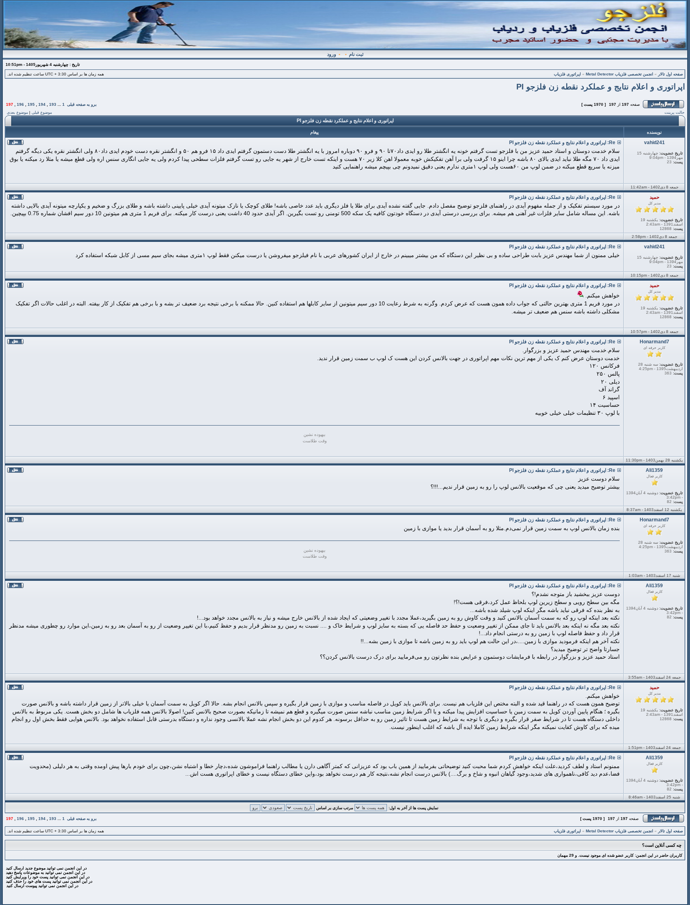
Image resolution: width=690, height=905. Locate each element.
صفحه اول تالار (670, 74)
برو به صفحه (86, 104)
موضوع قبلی (42, 112)
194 (42, 104)
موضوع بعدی (17, 112)
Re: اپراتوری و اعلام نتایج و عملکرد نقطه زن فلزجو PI (562, 142)
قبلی (71, 104)
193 (52, 104)
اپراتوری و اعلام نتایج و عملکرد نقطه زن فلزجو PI (600, 86)
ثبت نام (356, 54)
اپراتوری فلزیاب (567, 74)
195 (31, 104)
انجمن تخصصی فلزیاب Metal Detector (619, 74)
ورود (331, 54)
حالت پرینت (674, 112)
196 (20, 104)
